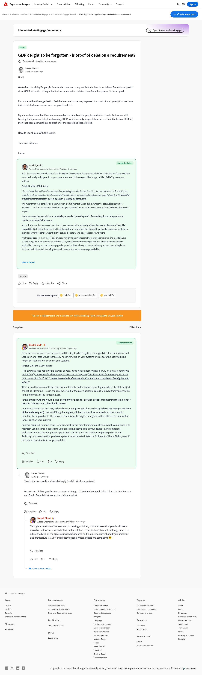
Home (4, 14)
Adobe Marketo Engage (39, 14)
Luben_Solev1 (32, 68)
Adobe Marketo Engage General (63, 14)
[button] (184, 14)
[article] (76, 403)
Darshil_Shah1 (35, 165)
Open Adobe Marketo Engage (167, 30)
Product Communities (18, 14)
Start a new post (98, 315)
